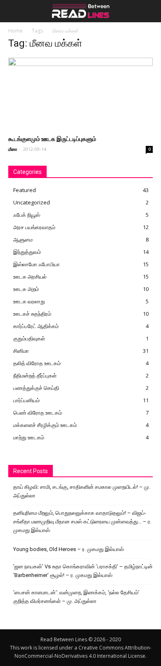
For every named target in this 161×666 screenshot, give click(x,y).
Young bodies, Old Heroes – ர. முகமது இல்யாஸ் (68, 549)
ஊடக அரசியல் (30, 276)
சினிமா (21, 350)
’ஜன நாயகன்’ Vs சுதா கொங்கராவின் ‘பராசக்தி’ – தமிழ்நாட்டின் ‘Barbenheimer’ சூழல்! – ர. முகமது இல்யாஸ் (83, 570)
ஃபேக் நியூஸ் (26, 214)
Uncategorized (31, 202)
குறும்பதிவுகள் (29, 338)
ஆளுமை (23, 239)
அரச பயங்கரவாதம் (34, 227)
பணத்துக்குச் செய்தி (36, 388)
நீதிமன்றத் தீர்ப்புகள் (35, 375)
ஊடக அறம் (26, 289)
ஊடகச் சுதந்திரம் (32, 313)
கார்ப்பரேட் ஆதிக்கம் (36, 326)
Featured (24, 190)
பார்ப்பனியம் (26, 400)
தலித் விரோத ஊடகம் (37, 363)
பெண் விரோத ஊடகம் (37, 412)
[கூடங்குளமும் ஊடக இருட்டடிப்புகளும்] (80, 93)
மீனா (12, 149)
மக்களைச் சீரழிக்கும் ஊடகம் (45, 425)
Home (15, 30)
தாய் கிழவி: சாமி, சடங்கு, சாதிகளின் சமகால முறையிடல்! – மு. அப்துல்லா (81, 491)
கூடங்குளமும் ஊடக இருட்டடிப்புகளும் (52, 139)
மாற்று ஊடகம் (28, 437)
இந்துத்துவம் (27, 252)
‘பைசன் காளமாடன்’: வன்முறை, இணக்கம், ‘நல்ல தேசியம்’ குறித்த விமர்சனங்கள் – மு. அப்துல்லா (76, 596)
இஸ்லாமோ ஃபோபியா (36, 264)
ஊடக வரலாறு (29, 301)
